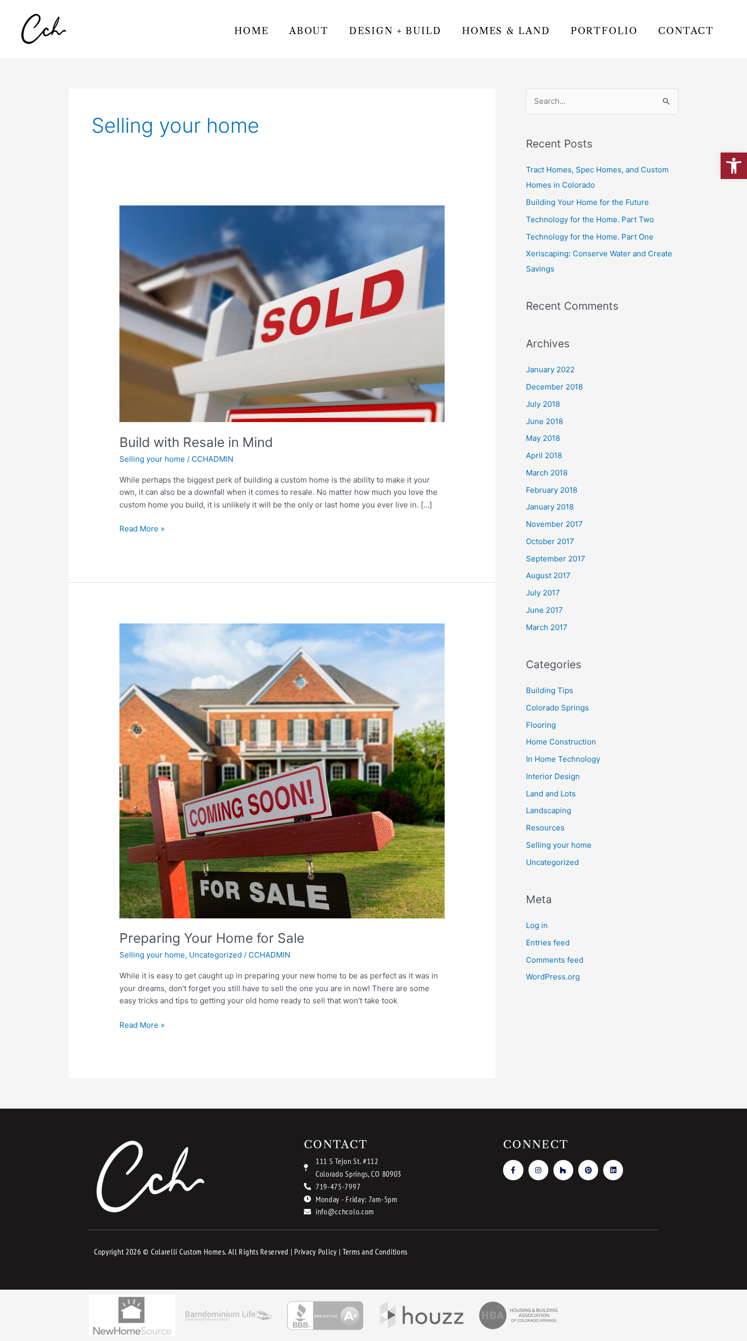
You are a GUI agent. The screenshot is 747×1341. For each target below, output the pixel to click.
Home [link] (251, 31)
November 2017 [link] (554, 524)
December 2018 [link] (554, 387)
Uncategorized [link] (215, 955)
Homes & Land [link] (506, 31)
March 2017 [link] (547, 627)
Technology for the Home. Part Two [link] (590, 219)
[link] (734, 166)
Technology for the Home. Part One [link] (589, 237)
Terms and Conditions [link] (375, 1251)
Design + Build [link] (395, 31)
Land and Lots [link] (551, 793)
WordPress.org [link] (553, 976)
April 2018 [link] (544, 455)
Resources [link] (545, 827)
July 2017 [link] (543, 593)
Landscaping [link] (548, 810)
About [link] (309, 31)
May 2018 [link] (543, 438)
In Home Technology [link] (563, 759)
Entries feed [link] (548, 942)
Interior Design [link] (553, 776)
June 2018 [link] (544, 421)
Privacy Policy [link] (315, 1251)
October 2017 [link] (550, 541)
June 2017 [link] (544, 610)
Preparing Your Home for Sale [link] (211, 938)
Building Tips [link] (549, 690)
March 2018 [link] (547, 473)
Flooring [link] (541, 725)
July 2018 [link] (543, 404)
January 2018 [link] (550, 507)
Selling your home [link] (152, 459)
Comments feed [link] (554, 960)
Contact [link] (686, 31)
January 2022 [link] (550, 369)
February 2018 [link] (551, 490)
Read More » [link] (142, 528)
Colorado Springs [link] (557, 707)
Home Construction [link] (561, 742)
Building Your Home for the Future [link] (587, 202)
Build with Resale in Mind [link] (196, 442)
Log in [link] (537, 925)
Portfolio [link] (604, 31)
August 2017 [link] (548, 575)
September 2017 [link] (555, 558)
